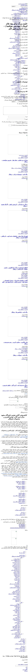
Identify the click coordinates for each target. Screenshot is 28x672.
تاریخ (19, 43)
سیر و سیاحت (17, 50)
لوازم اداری (17, 87)
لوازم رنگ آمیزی (16, 81)
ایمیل (25, 119)
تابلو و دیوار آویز (16, 69)
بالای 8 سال (17, 30)
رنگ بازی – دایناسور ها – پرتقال (19, 312)
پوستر (18, 71)
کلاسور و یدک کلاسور (15, 85)
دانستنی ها (17, 36)
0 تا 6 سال (17, 90)
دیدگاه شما (24, 105)
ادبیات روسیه (17, 563)
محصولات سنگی (16, 618)
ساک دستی (17, 63)
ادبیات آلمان (17, 568)
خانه (26, 17)
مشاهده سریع (24, 156)
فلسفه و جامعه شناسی (15, 41)
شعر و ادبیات (17, 33)
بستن (26, 549)
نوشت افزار (17, 77)
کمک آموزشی (17, 92)
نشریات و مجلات (16, 53)
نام (26, 116)
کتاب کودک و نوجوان (7, 453)
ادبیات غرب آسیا (16, 565)
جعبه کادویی (17, 66)
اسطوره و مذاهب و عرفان (14, 48)
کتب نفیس (17, 54)
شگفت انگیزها (22, 493)
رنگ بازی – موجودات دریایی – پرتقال (18, 174)
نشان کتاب (17, 67)
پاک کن (18, 78)
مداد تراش (17, 80)
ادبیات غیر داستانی (16, 46)
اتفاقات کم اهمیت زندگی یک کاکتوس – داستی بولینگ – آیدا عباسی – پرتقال (15, 268)
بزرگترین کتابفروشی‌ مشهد (21, 461)
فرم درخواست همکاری (20, 510)
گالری (21, 56)
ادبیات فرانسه (17, 21)
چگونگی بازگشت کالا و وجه (19, 495)
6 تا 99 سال (17, 91)
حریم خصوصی (22, 497)
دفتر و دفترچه (17, 83)
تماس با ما (22, 508)
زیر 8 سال (17, 31)
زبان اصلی (17, 55)
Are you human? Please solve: (21, 125)
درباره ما (23, 507)
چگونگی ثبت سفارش (20, 481)
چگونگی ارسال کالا (21, 482)
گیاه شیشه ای (17, 74)
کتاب (24, 17)
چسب (18, 86)
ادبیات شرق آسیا (16, 562)
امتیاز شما (24, 103)
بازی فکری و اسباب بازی (17, 88)
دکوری (18, 68)
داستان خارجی (16, 558)
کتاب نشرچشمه (24, 453)
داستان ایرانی (17, 571)
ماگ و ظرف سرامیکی (15, 59)
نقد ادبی (18, 49)
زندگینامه (18, 590)
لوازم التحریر (19, 76)
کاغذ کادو (18, 607)
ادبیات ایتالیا (17, 561)
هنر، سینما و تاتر (16, 45)
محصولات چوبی (16, 64)
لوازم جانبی (17, 72)
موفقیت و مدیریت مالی (15, 38)
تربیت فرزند (17, 585)
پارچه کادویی (17, 61)
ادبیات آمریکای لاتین (15, 570)
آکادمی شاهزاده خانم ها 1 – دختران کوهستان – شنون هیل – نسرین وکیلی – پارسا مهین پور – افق (14, 281)
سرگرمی (18, 51)
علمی (18, 35)
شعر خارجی (17, 34)
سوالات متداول (21, 494)
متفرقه (18, 603)
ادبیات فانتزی (17, 575)
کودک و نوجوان (19, 17)
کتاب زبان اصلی (16, 453)
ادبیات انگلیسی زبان (15, 560)
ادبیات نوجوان (17, 573)
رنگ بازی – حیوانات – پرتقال (20, 355)
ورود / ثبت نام (22, 651)
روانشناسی (17, 40)
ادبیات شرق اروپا (16, 20)
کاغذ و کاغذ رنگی (16, 82)
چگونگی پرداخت (21, 483)
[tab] (13, 60)
